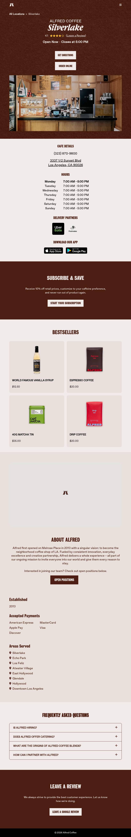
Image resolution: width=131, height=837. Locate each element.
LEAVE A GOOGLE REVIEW (65, 812)
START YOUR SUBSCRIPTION (65, 303)
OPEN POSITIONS (64, 580)
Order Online (65, 66)
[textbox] (65, 291)
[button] (65, 727)
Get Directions (65, 55)
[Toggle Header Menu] (120, 5)
